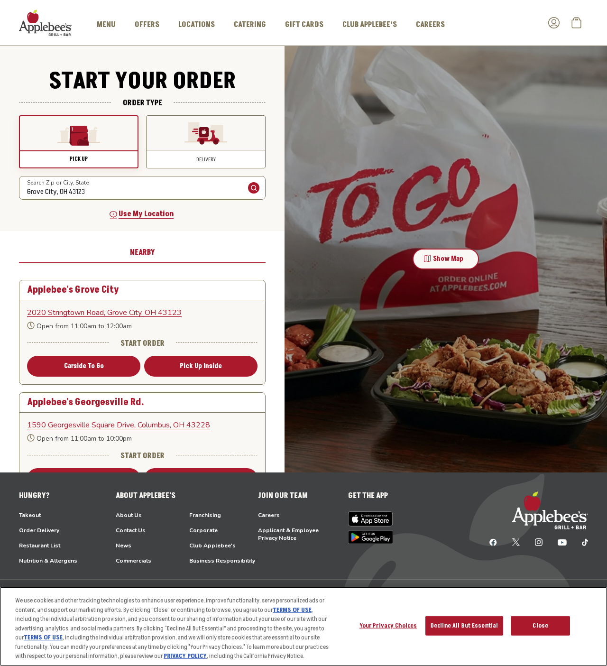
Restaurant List (39, 545)
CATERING (250, 24)
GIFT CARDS (304, 24)
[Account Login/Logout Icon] (554, 22)
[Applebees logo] (45, 22)
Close (540, 625)
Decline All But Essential (464, 625)
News (123, 545)
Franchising (205, 515)
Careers (269, 515)
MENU (106, 24)
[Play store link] (370, 537)
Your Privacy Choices (388, 625)
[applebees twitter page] (516, 541)
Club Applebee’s (369, 24)
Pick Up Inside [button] (201, 365)
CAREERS (430, 24)
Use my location (146, 214)
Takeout (30, 515)
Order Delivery (39, 530)
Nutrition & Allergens (48, 560)
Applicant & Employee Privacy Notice (288, 534)
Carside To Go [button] (84, 365)
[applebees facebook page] (493, 541)
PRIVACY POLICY (185, 656)
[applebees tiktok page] (581, 541)
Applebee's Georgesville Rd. (85, 402)
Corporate (203, 530)
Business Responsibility (222, 560)
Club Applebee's (212, 545)
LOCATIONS (196, 24)
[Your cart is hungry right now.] (576, 22)
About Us (129, 515)
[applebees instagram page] (538, 541)
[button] (78, 141)
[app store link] (370, 519)
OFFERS (147, 24)
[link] (142, 312)
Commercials (133, 560)
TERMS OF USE (292, 610)
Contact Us (131, 530)
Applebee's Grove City (73, 290)
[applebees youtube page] (562, 541)
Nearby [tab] (142, 252)
